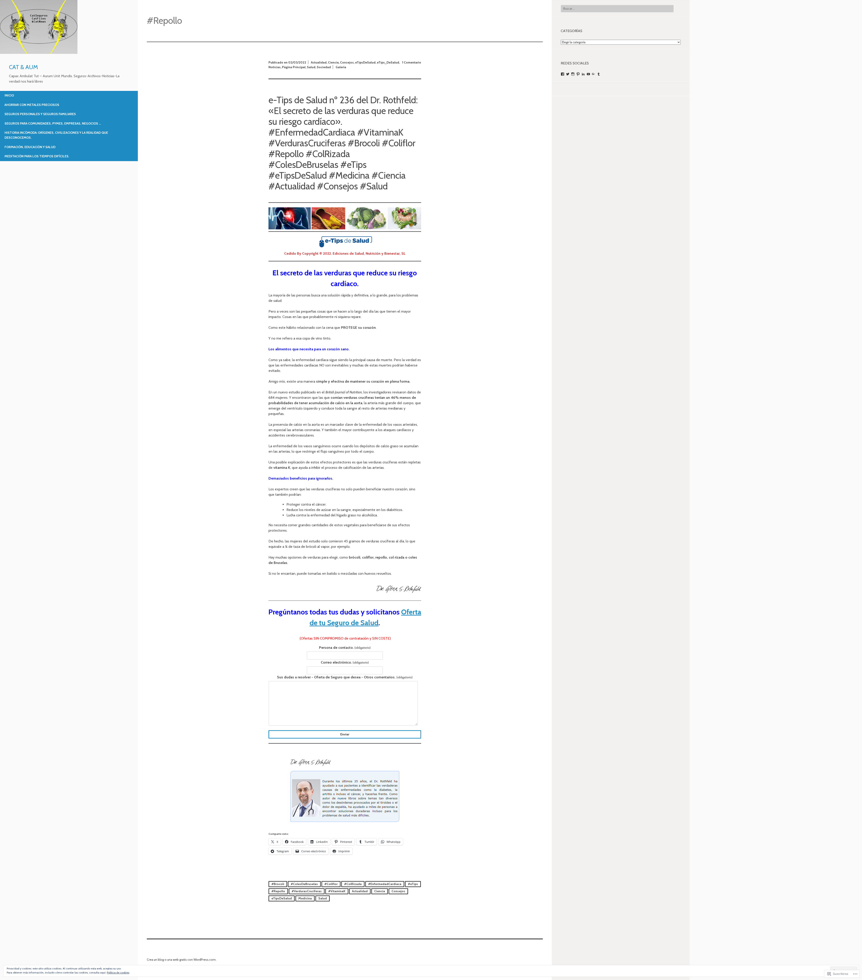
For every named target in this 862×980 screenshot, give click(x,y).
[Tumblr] (598, 74)
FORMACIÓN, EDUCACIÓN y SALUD (29, 147)
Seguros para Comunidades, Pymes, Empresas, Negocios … (52, 123)
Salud (311, 67)
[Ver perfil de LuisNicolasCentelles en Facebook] (562, 74)
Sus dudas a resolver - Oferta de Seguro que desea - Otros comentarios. (344, 677)
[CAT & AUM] (38, 53)
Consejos (347, 62)
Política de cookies (118, 972)
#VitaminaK (336, 891)
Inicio (9, 95)
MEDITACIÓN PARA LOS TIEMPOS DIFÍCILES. (36, 156)
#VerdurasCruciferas (307, 891)
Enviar (344, 734)
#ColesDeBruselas (304, 884)
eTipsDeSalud (365, 62)
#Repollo (278, 891)
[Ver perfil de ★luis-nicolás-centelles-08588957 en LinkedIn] (583, 74)
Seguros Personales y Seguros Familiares (40, 114)
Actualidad (319, 62)
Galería (341, 67)
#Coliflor (331, 884)
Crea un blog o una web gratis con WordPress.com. (181, 960)
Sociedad (324, 67)
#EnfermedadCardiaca (384, 884)
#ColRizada (353, 884)
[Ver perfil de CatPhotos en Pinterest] (578, 74)
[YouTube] (588, 74)
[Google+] (593, 74)
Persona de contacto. (345, 647)
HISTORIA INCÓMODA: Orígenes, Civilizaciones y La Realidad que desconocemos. (56, 135)
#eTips (413, 884)
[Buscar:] (617, 9)
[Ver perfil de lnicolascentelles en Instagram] (573, 74)
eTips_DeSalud (388, 62)
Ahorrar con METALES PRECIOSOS (31, 105)
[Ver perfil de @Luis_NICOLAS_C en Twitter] (568, 74)
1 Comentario (411, 62)
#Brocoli (277, 884)
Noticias (274, 67)
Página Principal (294, 67)
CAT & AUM (23, 67)
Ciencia (333, 62)
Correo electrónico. (345, 662)
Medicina (305, 898)
